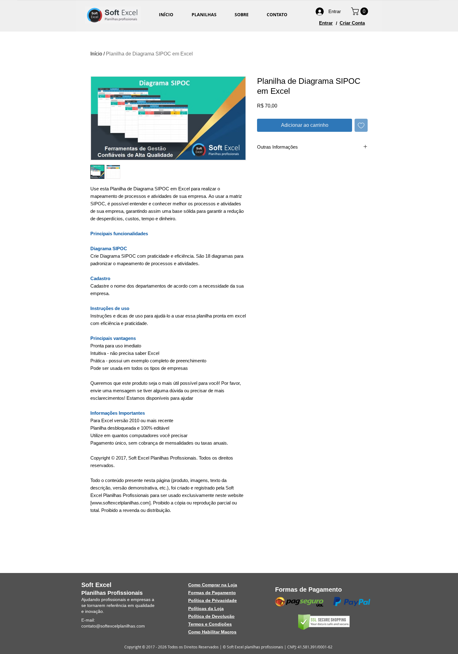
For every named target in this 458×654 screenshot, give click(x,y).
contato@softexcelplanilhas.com (113, 625)
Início (96, 53)
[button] (360, 11)
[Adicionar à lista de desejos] (361, 125)
